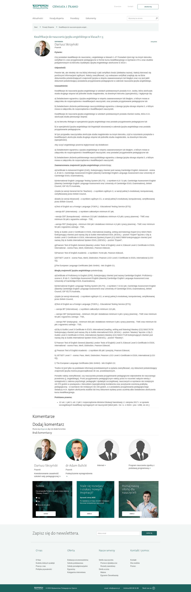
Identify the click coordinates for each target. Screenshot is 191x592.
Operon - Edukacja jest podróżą (40, 7)
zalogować (43, 429)
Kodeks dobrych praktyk (45, 563)
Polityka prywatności (44, 569)
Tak (39, 498)
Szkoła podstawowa (75, 563)
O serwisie (117, 7)
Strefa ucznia (104, 569)
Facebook (153, 588)
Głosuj (46, 514)
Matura (103, 572)
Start (35, 27)
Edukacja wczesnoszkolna (77, 560)
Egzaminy (71, 569)
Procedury (74, 18)
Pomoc (133, 566)
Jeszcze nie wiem (44, 505)
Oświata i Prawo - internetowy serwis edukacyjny (65, 6)
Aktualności (37, 18)
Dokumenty (91, 18)
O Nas (38, 560)
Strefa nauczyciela (106, 560)
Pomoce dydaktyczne (108, 563)
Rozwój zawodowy (107, 566)
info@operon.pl (114, 588)
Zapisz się (149, 533)
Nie (39, 501)
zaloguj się (148, 7)
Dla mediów (135, 563)
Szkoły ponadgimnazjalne (77, 566)
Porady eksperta (57, 18)
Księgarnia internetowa (76, 572)
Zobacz (89, 514)
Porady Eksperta (48, 27)
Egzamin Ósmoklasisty (109, 575)
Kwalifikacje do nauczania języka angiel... (73, 27)
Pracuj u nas (41, 566)
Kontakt (130, 7)
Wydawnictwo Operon (38, 588)
